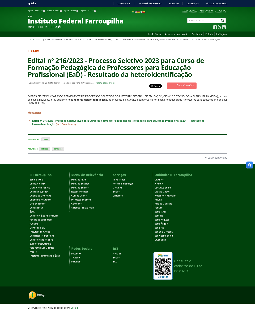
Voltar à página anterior (105, 82)
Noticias (117, 253)
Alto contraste (208, 10)
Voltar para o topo (217, 157)
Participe (174, 3)
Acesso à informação (150, 3)
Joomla (74, 307)
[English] (135, 11)
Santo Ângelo (161, 223)
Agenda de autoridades (41, 219)
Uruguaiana (160, 239)
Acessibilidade (189, 10)
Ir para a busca (71, 11)
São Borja (159, 227)
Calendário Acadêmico (41, 199)
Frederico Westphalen (165, 195)
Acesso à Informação (176, 34)
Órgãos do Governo (216, 3)
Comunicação (36, 207)
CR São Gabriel (162, 191)
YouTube (75, 257)
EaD (115, 261)
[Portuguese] (133, 11)
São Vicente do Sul (164, 235)
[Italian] (141, 11)
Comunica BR (124, 3)
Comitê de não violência (41, 239)
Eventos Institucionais (40, 243)
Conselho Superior (39, 191)
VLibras (222, 10)
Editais (209, 34)
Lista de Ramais (37, 203)
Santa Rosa (160, 211)
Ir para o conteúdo (36, 11)
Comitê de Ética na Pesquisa (44, 215)
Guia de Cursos (79, 195)
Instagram (76, 261)
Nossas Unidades (79, 191)
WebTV (33, 251)
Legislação (192, 3)
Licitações (221, 34)
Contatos (197, 34)
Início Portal (154, 34)
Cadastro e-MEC (38, 183)
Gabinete (159, 179)
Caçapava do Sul (163, 187)
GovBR (32, 3)
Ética (32, 211)
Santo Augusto (162, 219)
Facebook (76, 253)
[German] (138, 11)
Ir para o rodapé (88, 11)
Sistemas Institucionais (82, 207)
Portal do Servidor (80, 183)
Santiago (159, 215)
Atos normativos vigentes (42, 247)
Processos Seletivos (81, 199)
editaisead (58, 149)
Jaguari (158, 199)
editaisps (44, 149)
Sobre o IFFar (36, 179)
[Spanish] (144, 11)
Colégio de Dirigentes (40, 195)
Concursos (76, 203)
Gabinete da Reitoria (40, 187)
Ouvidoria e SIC (37, 227)
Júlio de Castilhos (163, 203)
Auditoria (34, 223)
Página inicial (36, 39)
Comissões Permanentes (42, 235)
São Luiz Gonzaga (164, 231)
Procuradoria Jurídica (40, 231)
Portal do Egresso (80, 187)
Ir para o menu (54, 11)
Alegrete (159, 183)
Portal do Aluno (78, 179)
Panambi (159, 207)
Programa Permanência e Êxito (45, 255)
